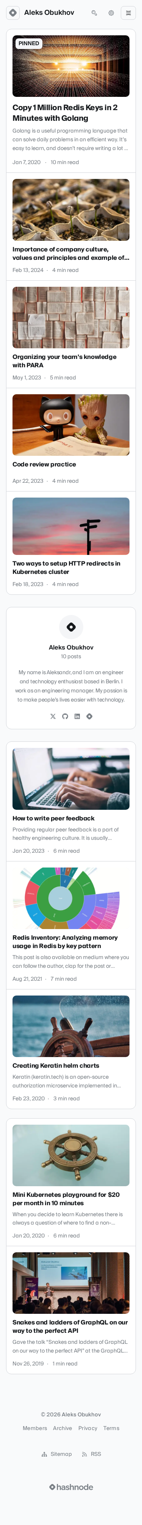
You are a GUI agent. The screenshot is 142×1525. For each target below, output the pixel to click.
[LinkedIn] (77, 716)
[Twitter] (53, 716)
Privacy (87, 1428)
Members (35, 1428)
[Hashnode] (89, 716)
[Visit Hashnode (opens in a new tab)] (71, 1487)
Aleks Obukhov (49, 13)
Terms (111, 1428)
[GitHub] (65, 716)
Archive (62, 1428)
